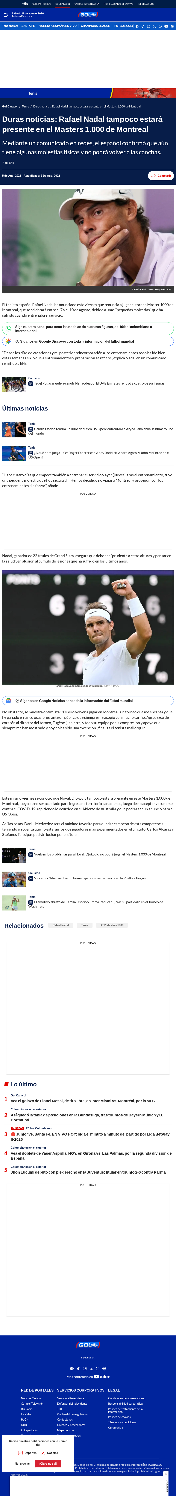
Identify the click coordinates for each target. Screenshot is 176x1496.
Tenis (25, 106)
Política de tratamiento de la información (125, 1410)
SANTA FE (28, 26)
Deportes (30, 1453)
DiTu (24, 1425)
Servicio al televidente (70, 1398)
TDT (59, 1409)
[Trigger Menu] (6, 14)
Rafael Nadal (61, 925)
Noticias (52, 1453)
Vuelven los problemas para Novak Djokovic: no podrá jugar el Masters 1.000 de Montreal (100, 854)
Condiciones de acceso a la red (126, 1398)
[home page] (25, 4)
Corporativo (115, 1427)
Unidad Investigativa (86, 4)
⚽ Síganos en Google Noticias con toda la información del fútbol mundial (74, 701)
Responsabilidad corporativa (125, 1403)
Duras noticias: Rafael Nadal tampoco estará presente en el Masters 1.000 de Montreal (87, 106)
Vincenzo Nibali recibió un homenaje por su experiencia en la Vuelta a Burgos (90, 878)
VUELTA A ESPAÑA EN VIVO (58, 26)
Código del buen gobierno (72, 1414)
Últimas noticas (41, 4)
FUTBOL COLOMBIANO (129, 26)
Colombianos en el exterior (28, 1109)
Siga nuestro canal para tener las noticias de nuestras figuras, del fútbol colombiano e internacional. (83, 329)
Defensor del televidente (72, 1403)
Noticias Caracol (31, 1398)
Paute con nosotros (69, 1435)
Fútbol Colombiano (39, 1128)
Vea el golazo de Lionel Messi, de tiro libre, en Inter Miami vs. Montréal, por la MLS (83, 1100)
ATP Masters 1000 (111, 925)
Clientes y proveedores (71, 1425)
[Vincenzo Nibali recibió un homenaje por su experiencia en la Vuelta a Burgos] (14, 879)
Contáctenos (65, 1419)
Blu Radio (26, 1409)
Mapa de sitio (65, 1430)
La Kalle (26, 1414)
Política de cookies (119, 1417)
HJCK (24, 1419)
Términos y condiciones (122, 1422)
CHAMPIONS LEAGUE (95, 26)
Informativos (146, 4)
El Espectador (29, 1430)
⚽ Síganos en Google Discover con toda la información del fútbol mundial (74, 341)
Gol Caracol (62, 4)
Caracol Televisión (32, 1403)
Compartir (164, 175)
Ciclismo (34, 378)
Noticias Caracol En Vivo (119, 4)
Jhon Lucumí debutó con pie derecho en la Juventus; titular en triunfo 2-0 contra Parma (88, 1172)
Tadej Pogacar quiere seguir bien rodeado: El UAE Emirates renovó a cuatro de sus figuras (99, 383)
